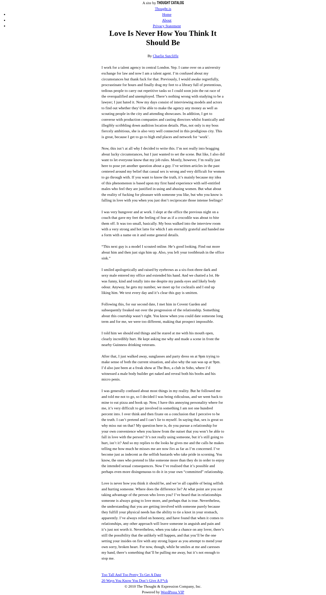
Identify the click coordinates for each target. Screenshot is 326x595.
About (166, 20)
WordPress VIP (172, 592)
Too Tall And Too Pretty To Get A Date (131, 575)
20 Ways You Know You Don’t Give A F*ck (134, 580)
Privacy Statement (167, 26)
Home (166, 14)
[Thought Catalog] (170, 3)
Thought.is (163, 9)
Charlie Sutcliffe (165, 56)
